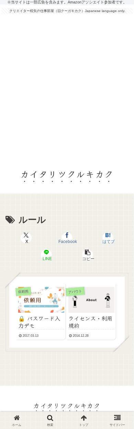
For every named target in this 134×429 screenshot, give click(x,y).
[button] (87, 255)
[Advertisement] (67, 88)
